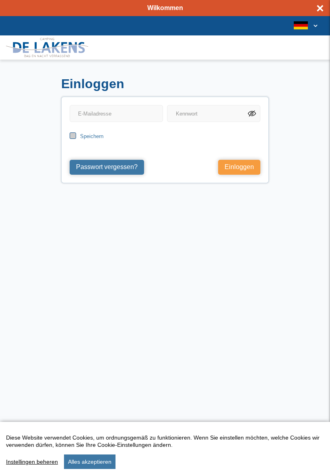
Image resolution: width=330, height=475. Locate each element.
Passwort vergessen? (107, 166)
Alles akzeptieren (89, 461)
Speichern (91, 136)
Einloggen (239, 166)
